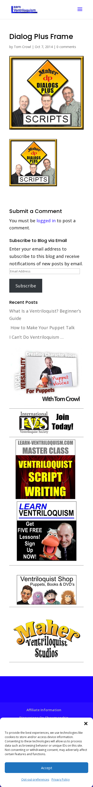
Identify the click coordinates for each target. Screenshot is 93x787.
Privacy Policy (61, 779)
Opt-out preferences (35, 779)
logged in (46, 220)
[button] (85, 723)
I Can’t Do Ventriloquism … (36, 337)
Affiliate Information (43, 710)
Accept (46, 767)
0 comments (66, 46)
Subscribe (26, 286)
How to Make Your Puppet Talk (42, 327)
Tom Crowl (22, 46)
